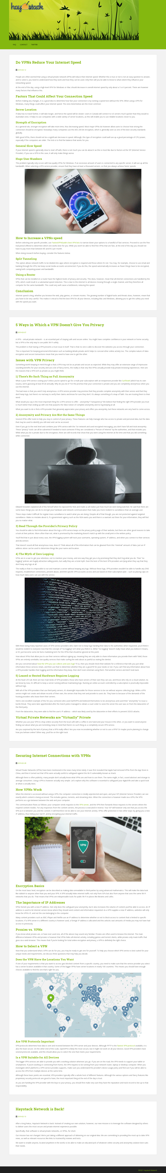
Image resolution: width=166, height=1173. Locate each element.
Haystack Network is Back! (40, 1109)
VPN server (84, 804)
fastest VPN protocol (126, 1045)
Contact (23, 45)
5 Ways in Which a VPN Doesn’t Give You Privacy (60, 324)
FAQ (14, 45)
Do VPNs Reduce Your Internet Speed (48, 62)
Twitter (34, 45)
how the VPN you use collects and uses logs (56, 664)
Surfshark (126, 380)
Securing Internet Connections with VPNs (53, 755)
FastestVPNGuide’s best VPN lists (66, 242)
